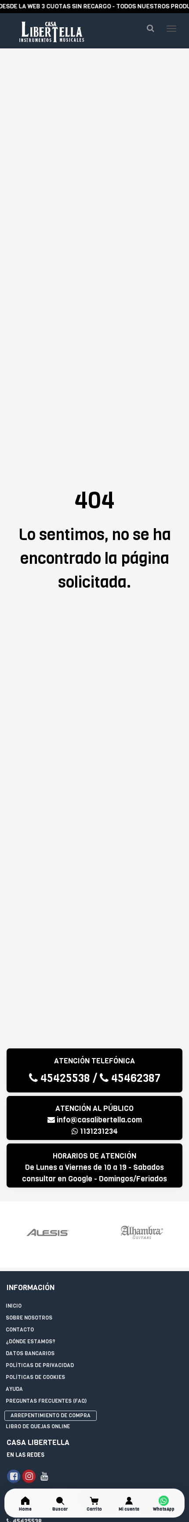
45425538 (64, 1078)
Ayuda (14, 1389)
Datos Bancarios (30, 1353)
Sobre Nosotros (29, 1317)
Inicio (14, 1305)
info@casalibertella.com (99, 1120)
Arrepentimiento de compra (51, 1415)
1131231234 (98, 1131)
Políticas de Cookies (35, 1377)
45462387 (134, 1078)
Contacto (20, 1329)
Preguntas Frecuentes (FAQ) (46, 1400)
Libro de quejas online (38, 1426)
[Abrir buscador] (150, 28)
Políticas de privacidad (40, 1365)
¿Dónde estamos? (30, 1341)
